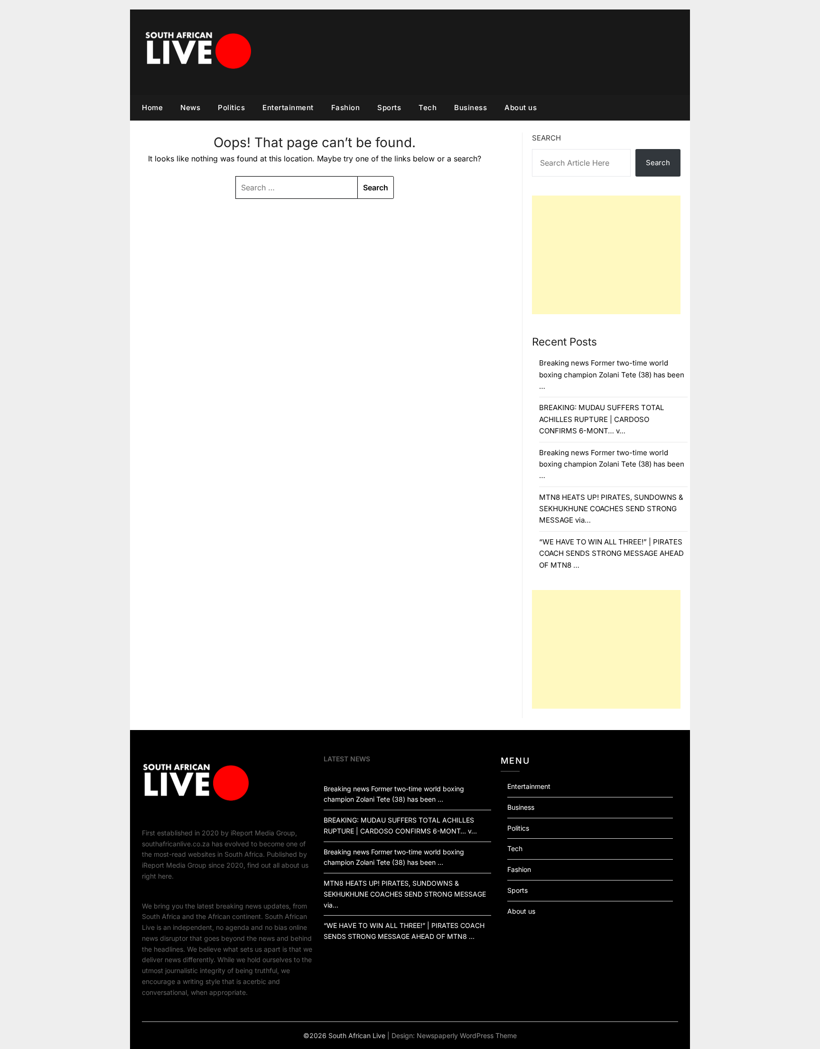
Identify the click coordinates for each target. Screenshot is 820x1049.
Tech (428, 107)
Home (152, 107)
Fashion (345, 107)
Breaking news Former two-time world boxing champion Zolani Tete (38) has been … (611, 374)
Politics (231, 107)
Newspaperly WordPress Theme (467, 1035)
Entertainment (288, 107)
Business (470, 107)
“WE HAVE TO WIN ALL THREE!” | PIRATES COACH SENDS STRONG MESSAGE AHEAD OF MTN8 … (611, 553)
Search (546, 137)
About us (520, 107)
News (190, 107)
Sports (389, 107)
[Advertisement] (606, 255)
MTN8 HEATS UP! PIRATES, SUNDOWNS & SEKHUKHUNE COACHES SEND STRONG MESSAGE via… (611, 509)
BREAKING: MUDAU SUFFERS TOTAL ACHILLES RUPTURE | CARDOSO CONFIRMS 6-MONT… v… (601, 419)
